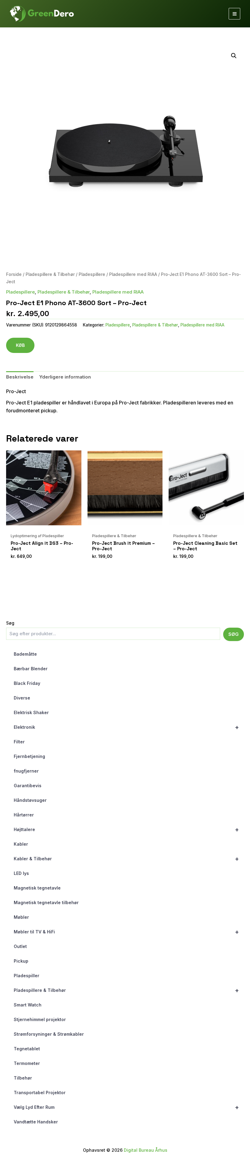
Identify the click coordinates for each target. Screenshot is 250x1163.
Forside (14, 274)
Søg (10, 623)
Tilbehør (23, 1077)
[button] (233, 55)
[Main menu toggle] (234, 13)
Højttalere (126, 829)
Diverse (22, 697)
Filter (19, 741)
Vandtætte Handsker (36, 1121)
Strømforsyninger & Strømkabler (49, 1034)
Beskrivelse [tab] (20, 377)
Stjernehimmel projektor (40, 1019)
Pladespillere (92, 274)
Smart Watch (27, 1004)
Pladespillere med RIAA (133, 274)
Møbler (21, 917)
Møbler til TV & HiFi (126, 932)
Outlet (20, 946)
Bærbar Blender (31, 668)
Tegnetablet (27, 1048)
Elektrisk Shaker (31, 712)
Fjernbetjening (29, 756)
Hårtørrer (24, 814)
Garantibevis (27, 785)
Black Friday (27, 683)
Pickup (21, 961)
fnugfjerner (26, 771)
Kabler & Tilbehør (126, 858)
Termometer (27, 1063)
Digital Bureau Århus (145, 1150)
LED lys (21, 873)
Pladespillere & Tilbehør (126, 990)
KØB (20, 345)
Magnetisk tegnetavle (37, 887)
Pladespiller (26, 975)
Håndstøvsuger (30, 800)
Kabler (21, 844)
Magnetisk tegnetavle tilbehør (46, 902)
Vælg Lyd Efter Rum (126, 1107)
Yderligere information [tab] (65, 377)
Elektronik (126, 727)
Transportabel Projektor (40, 1092)
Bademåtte (25, 654)
